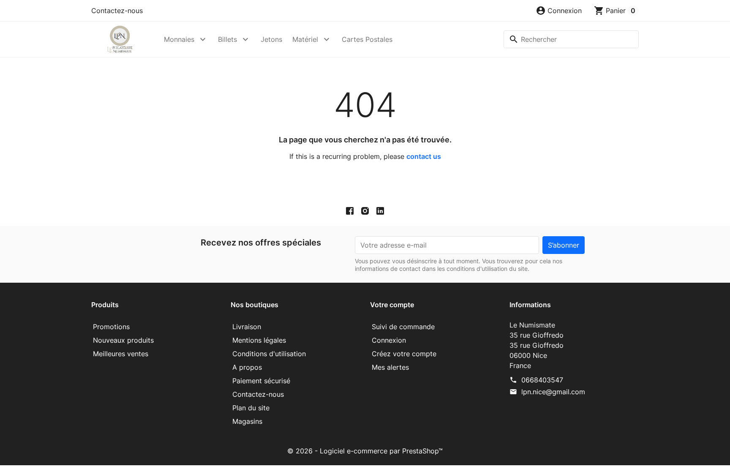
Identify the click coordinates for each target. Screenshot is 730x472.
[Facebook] (350, 210)
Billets (227, 39)
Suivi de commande (403, 326)
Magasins (247, 421)
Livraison (246, 326)
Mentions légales (259, 340)
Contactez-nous (117, 10)
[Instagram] (365, 210)
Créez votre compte (404, 353)
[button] (558, 10)
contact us (423, 156)
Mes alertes (390, 367)
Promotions (111, 326)
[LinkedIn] (380, 210)
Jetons (271, 39)
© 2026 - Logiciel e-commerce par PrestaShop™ (365, 451)
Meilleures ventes (120, 353)
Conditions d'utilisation (269, 353)
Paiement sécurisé (261, 381)
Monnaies (179, 39)
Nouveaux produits (123, 340)
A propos (247, 367)
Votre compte (392, 304)
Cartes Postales (367, 39)
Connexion (389, 340)
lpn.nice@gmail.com (553, 391)
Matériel (305, 39)
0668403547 (542, 380)
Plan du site (251, 408)
